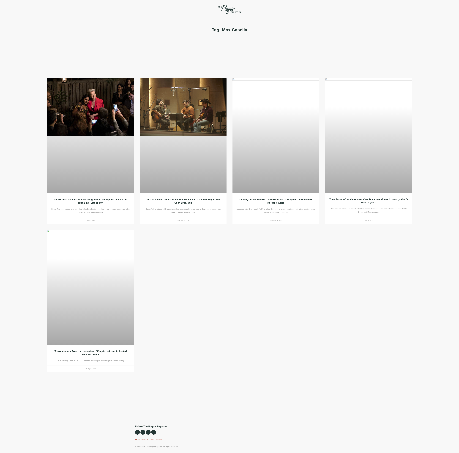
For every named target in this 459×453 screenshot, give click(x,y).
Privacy (159, 440)
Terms (151, 440)
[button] (136, 9)
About (137, 440)
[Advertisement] (119, 55)
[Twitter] (148, 432)
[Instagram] (142, 432)
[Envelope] (153, 432)
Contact (145, 440)
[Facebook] (137, 432)
